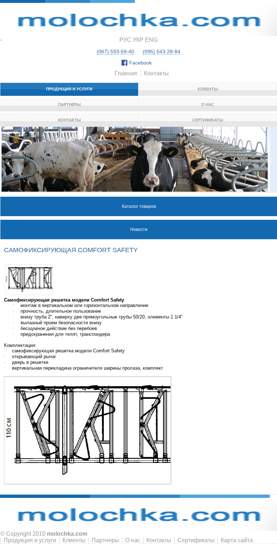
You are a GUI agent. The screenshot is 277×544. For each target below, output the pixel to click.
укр (138, 40)
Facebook (140, 63)
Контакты (156, 73)
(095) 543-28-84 (161, 51)
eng (151, 40)
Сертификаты (207, 120)
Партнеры (69, 104)
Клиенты (208, 89)
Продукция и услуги (69, 89)
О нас (207, 104)
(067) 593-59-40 (115, 51)
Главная (126, 73)
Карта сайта (237, 540)
